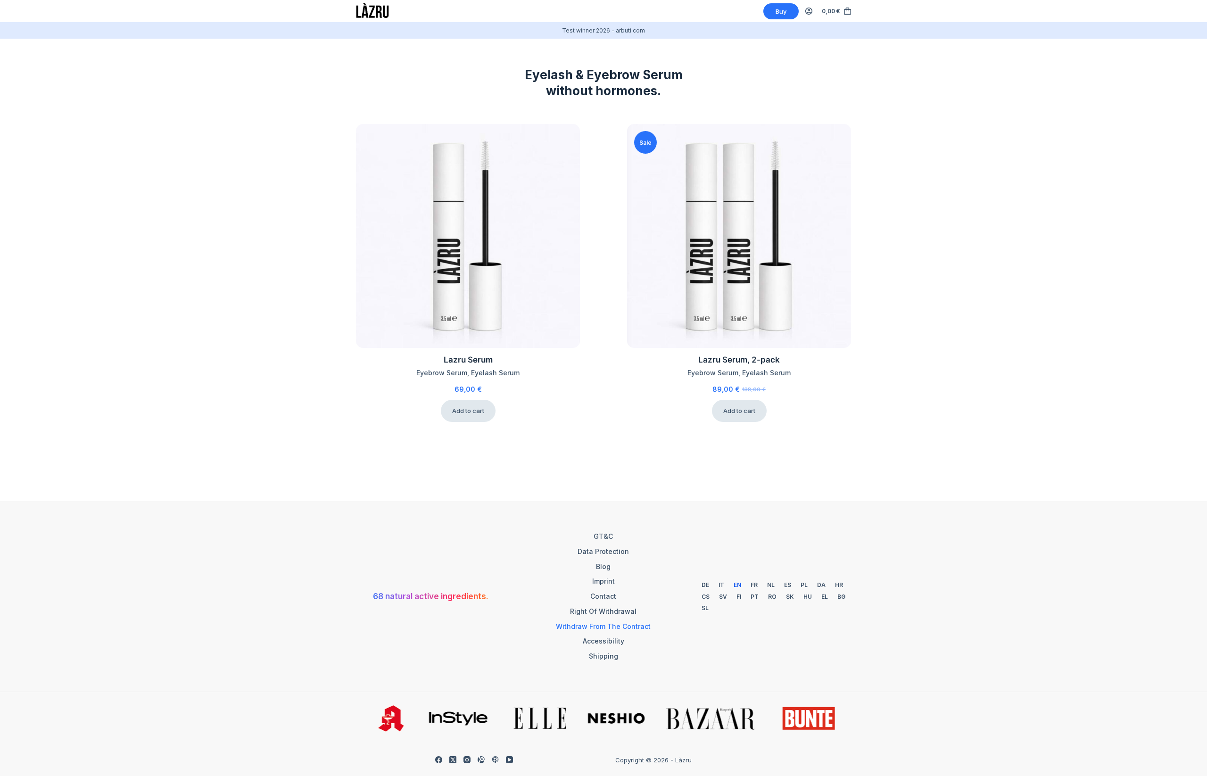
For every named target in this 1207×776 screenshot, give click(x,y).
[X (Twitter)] (452, 759)
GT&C (603, 536)
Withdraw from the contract (603, 626)
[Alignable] (481, 759)
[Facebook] (438, 759)
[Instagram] (467, 759)
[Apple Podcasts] (495, 759)
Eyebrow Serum (441, 373)
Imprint (603, 581)
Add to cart (468, 410)
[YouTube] (509, 759)
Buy (781, 11)
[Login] (808, 11)
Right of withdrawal (603, 611)
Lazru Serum (468, 359)
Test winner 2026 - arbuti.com (603, 30)
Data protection (603, 551)
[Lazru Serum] (468, 236)
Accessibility (603, 641)
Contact (603, 596)
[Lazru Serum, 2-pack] (739, 236)
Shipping (603, 656)
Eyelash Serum (495, 373)
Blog (603, 566)
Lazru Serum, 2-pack (739, 359)
